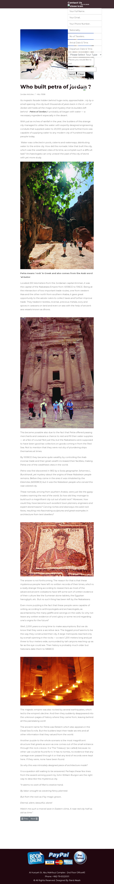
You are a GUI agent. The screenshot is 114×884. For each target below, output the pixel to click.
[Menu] (108, 53)
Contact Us (75, 2)
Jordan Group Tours (21, 53)
